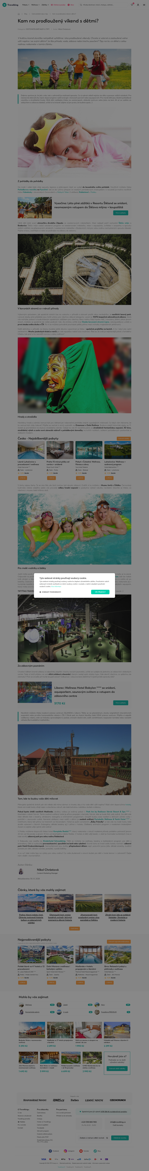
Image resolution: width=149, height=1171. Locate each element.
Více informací (56, 586)
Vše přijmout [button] (100, 592)
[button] (50, 592)
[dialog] (74, 585)
